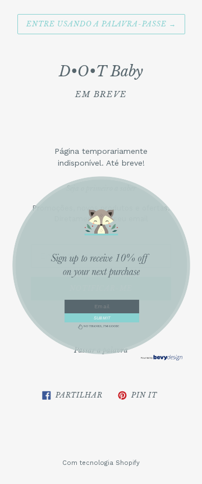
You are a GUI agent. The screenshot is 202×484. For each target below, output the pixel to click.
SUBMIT (101, 317)
